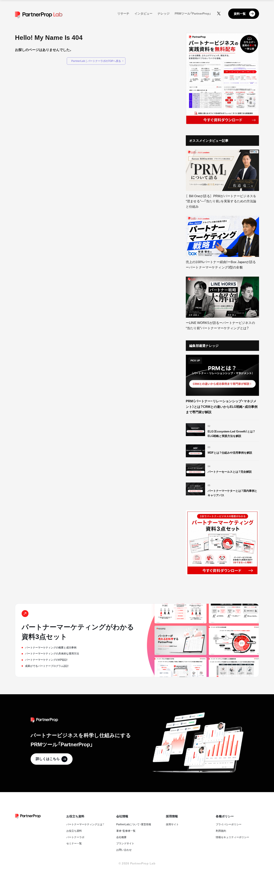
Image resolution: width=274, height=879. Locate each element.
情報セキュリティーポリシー (232, 837)
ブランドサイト (125, 843)
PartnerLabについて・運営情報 (133, 824)
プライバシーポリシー (228, 824)
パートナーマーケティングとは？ (85, 824)
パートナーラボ (75, 837)
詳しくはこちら (48, 759)
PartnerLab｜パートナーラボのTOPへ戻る (96, 61)
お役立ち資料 (74, 830)
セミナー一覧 (74, 843)
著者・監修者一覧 (126, 830)
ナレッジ (164, 13)
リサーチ (123, 13)
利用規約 (221, 830)
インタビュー (143, 13)
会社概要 (121, 837)
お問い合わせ (124, 849)
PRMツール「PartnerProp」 (193, 13)
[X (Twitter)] (218, 13)
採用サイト (172, 824)
